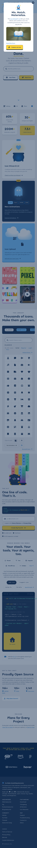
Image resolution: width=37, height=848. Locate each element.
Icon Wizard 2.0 (15, 18)
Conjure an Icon (16, 47)
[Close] (33, 3)
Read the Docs (10, 43)
